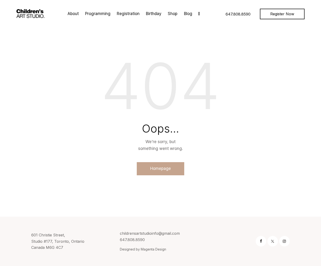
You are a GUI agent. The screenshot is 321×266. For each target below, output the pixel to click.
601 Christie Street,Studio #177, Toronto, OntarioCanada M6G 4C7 (57, 241)
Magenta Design (153, 249)
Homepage (160, 168)
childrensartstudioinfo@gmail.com (150, 233)
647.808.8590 (132, 239)
